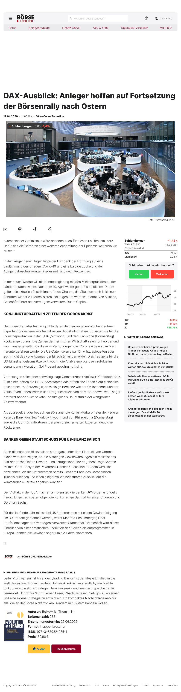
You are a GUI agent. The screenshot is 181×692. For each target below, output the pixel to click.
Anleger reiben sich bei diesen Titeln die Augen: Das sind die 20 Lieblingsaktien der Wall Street (150, 412)
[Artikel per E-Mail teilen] (5, 229)
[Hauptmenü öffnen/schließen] (10, 18)
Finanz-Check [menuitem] (71, 28)
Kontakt (145, 685)
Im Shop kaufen (66, 648)
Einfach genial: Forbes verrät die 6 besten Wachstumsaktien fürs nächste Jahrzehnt (148, 396)
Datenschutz (85, 685)
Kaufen (139, 274)
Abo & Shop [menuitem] (101, 27)
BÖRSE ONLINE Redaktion (37, 556)
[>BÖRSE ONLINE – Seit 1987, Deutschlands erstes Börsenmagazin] (25, 18)
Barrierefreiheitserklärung (63, 685)
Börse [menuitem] (12, 28)
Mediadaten (172, 685)
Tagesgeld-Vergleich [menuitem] (134, 27)
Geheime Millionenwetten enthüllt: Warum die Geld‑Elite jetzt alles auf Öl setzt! (150, 380)
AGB (97, 685)
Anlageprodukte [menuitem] (39, 28)
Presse (106, 685)
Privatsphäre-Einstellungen (125, 685)
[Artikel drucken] (20, 229)
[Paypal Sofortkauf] (39, 648)
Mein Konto (165, 18)
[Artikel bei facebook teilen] (35, 229)
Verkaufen (162, 274)
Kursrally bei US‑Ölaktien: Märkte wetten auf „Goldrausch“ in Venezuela (150, 365)
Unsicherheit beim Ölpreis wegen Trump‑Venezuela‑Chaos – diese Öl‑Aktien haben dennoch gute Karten (150, 350)
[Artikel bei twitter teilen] (50, 229)
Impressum (158, 685)
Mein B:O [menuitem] (166, 27)
